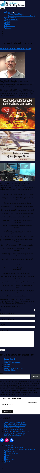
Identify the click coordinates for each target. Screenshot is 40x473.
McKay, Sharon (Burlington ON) (15, 426)
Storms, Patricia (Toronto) (12, 428)
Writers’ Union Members (16, 14)
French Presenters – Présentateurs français (21, 16)
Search (2, 373)
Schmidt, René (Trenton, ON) (15, 48)
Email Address (7, 405)
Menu (2, 8)
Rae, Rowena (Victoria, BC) (13, 429)
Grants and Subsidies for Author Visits (16, 431)
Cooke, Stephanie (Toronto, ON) (14, 433)
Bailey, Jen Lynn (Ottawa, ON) (14, 435)
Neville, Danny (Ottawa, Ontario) (15, 422)
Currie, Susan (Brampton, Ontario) (15, 424)
